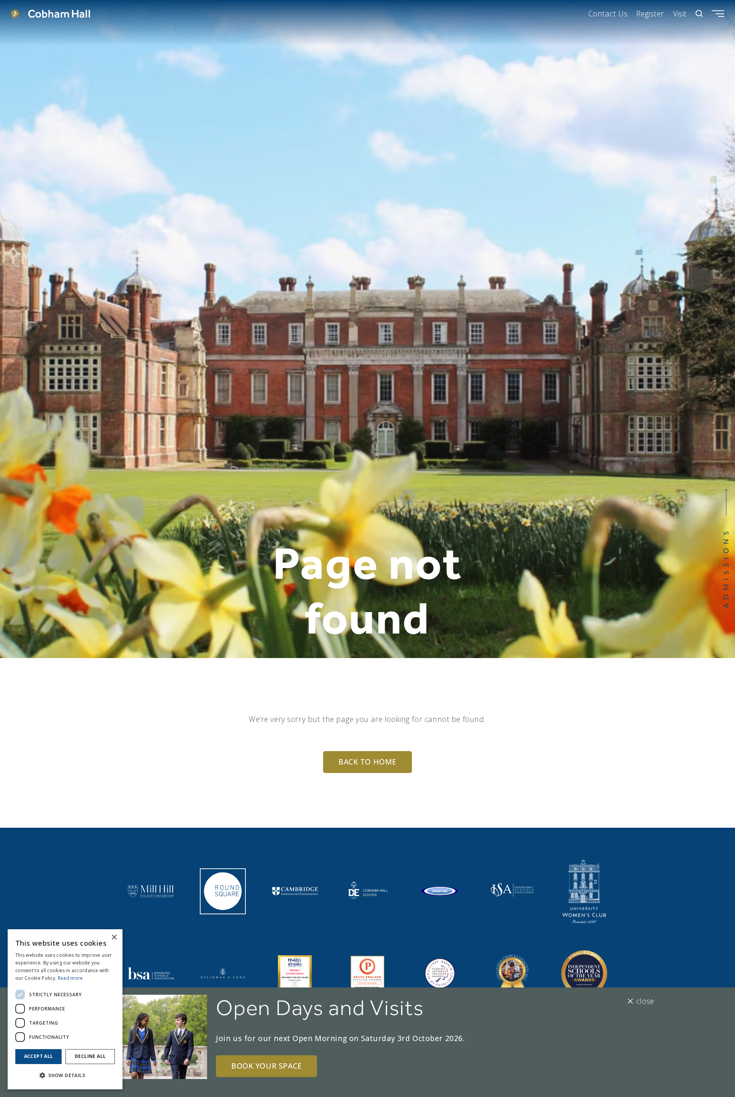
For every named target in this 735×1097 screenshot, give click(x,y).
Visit (680, 13)
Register (650, 13)
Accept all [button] (38, 1056)
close (645, 1001)
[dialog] (65, 1009)
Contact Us (608, 13)
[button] (65, 1075)
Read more (70, 978)
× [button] (114, 937)
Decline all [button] (90, 1056)
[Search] (699, 13)
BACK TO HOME (367, 761)
